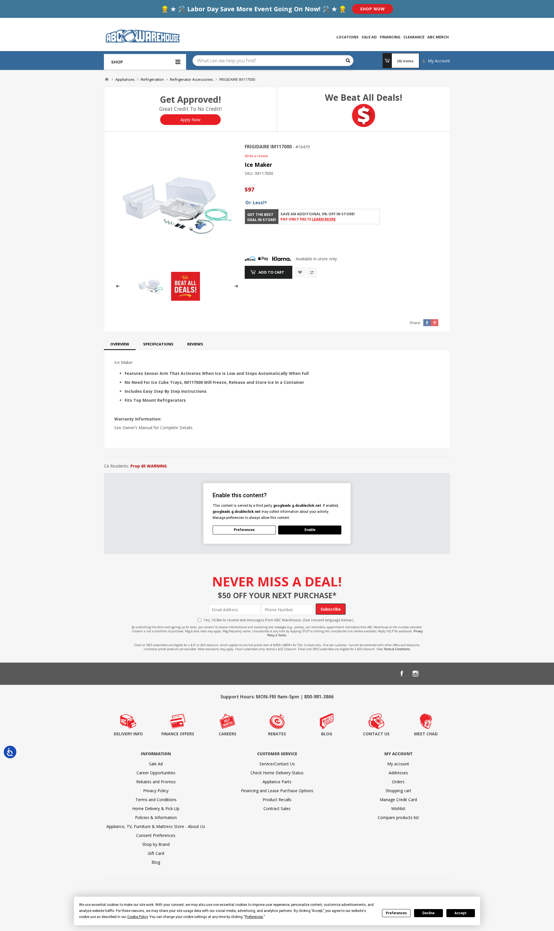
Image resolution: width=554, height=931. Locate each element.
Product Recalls (277, 799)
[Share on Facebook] (427, 322)
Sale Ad (156, 764)
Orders (398, 781)
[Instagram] (415, 673)
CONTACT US (376, 733)
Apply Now (190, 119)
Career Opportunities (155, 772)
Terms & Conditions (397, 649)
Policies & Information (156, 817)
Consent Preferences (155, 835)
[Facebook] (401, 673)
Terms (282, 635)
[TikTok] (443, 673)
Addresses (398, 772)
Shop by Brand (156, 844)
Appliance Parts (277, 781)
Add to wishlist (300, 272)
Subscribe (331, 609)
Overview (119, 344)
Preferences (396, 913)
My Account (439, 60)
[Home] (107, 79)
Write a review (256, 156)
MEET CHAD (426, 733)
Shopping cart (398, 790)
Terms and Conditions (156, 799)
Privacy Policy (156, 790)
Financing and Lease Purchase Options (277, 790)
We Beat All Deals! (363, 97)
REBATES (277, 733)
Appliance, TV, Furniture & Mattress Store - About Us (155, 826)
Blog (155, 862)
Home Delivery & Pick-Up (155, 808)
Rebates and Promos (156, 781)
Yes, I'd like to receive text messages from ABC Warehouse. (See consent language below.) (278, 620)
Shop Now (372, 9)
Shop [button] (117, 62)
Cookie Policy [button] (137, 917)
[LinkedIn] (429, 673)
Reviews (195, 344)
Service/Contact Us (277, 764)
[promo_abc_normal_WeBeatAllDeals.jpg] (185, 299)
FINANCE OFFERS (177, 733)
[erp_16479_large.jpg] (177, 204)
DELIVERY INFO (128, 733)
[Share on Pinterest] (434, 322)
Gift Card (156, 853)
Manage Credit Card (398, 799)
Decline (428, 913)
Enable (309, 530)
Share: (415, 322)
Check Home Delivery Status (277, 772)
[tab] (120, 344)
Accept (460, 913)
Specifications (158, 344)
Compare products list (398, 817)
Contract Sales (277, 808)
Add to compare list (311, 272)
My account (398, 764)
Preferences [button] (254, 917)
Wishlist (398, 808)
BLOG (326, 733)
